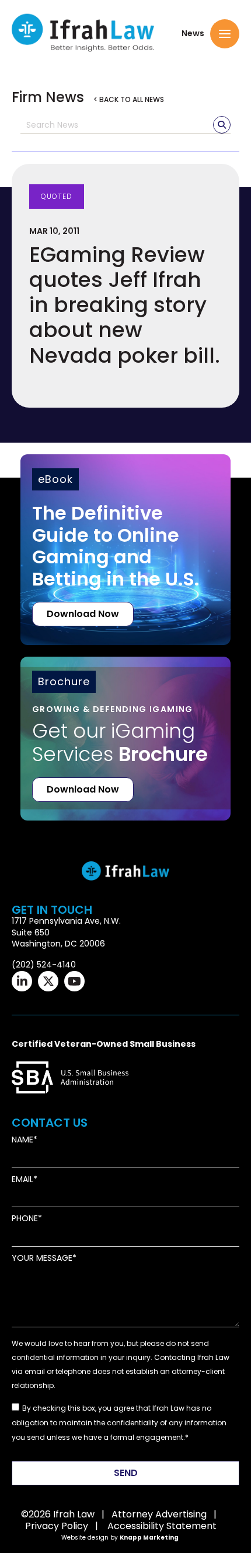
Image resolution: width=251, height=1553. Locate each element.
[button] (224, 33)
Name (22, 1139)
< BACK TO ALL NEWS (128, 99)
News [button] (193, 33)
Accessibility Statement (162, 1526)
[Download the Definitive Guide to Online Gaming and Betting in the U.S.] (125, 549)
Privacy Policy (56, 1526)
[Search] (222, 125)
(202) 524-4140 (44, 964)
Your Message (42, 1258)
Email (22, 1179)
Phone (25, 1218)
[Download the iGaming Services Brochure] (125, 721)
